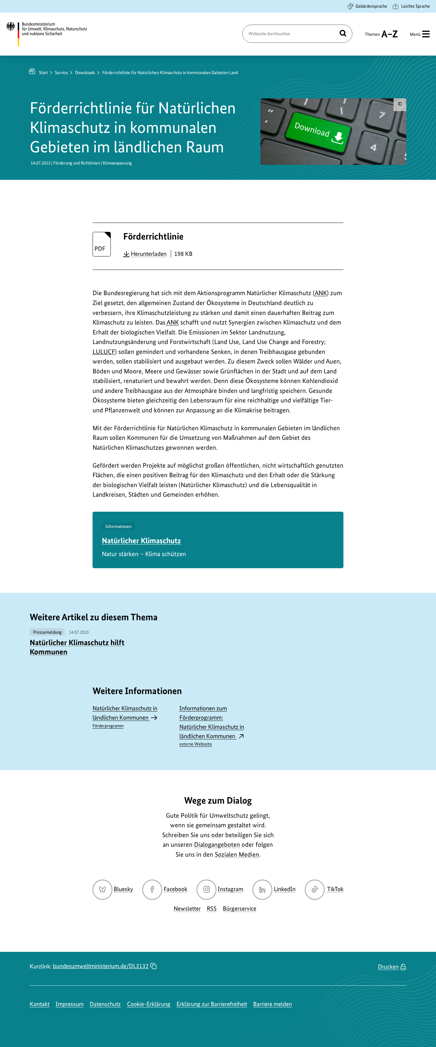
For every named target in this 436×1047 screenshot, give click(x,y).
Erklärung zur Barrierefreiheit (212, 1004)
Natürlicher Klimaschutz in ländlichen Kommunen (125, 716)
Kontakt (39, 1004)
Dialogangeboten (217, 844)
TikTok (335, 889)
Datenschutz (105, 1004)
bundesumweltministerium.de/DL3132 (101, 966)
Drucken (388, 966)
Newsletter (187, 908)
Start (43, 72)
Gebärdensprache (371, 6)
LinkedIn (285, 889)
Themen (372, 37)
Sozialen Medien (237, 854)
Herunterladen (149, 253)
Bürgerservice (239, 908)
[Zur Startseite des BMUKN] (52, 34)
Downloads (85, 72)
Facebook (175, 889)
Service (61, 72)
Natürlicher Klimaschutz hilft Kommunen (77, 647)
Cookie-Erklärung (148, 1004)
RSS (212, 908)
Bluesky (123, 889)
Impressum (70, 1004)
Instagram (230, 889)
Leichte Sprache (415, 6)
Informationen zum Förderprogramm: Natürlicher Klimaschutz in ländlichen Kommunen (211, 725)
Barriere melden (272, 1004)
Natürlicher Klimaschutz (141, 540)
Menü (415, 34)
